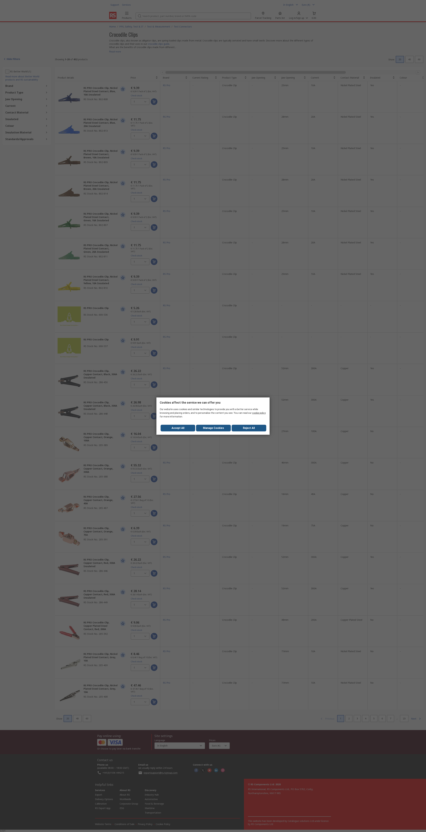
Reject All (249, 428)
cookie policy (259, 413)
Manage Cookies (213, 428)
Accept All (178, 428)
